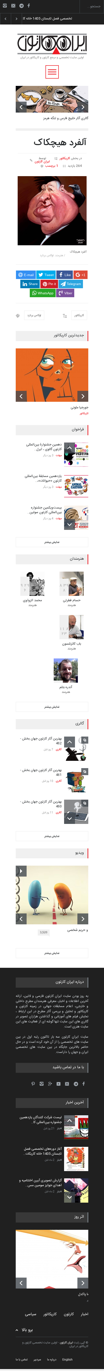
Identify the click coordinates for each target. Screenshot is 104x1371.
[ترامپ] (56, 1259)
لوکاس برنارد (34, 315)
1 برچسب (51, 166)
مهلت (59, 455)
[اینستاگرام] (4, 5)
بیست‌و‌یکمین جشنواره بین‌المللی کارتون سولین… (44, 510)
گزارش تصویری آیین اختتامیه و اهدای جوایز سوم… (55, 19)
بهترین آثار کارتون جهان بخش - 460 (41, 804)
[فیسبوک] (28, 5)
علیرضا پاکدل (87, 1294)
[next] (82, 107)
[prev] (21, 107)
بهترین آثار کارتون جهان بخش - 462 (41, 741)
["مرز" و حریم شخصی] (56, 895)
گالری (59, 749)
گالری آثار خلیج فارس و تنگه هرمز (65, 118)
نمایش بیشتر (52, 542)
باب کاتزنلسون (71, 644)
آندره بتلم (65, 687)
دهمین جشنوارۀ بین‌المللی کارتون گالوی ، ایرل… (44, 447)
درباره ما (51, 1359)
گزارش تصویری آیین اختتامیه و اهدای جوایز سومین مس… (40, 1183)
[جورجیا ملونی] (52, 375)
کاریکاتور (64, 158)
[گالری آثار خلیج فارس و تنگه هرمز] (52, 99)
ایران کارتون (42, 161)
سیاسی (30, 1314)
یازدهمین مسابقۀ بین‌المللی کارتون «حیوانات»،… (43, 478)
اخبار (59, 1128)
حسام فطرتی (72, 600)
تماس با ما (22, 1359)
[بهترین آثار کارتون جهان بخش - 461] (76, 780)
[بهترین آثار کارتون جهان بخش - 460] (76, 812)
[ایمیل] (13, 5)
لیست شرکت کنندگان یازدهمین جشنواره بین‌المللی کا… (41, 1120)
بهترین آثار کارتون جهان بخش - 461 (41, 772)
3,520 (43, 932)
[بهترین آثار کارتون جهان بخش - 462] (76, 749)
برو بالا (27, 1330)
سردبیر (37, 1359)
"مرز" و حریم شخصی (81, 930)
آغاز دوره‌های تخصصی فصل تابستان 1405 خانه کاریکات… (42, 1151)
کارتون (69, 1314)
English (67, 1359)
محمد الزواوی (32, 600)
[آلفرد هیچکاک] (52, 210)
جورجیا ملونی (79, 407)
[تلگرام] (23, 6)
